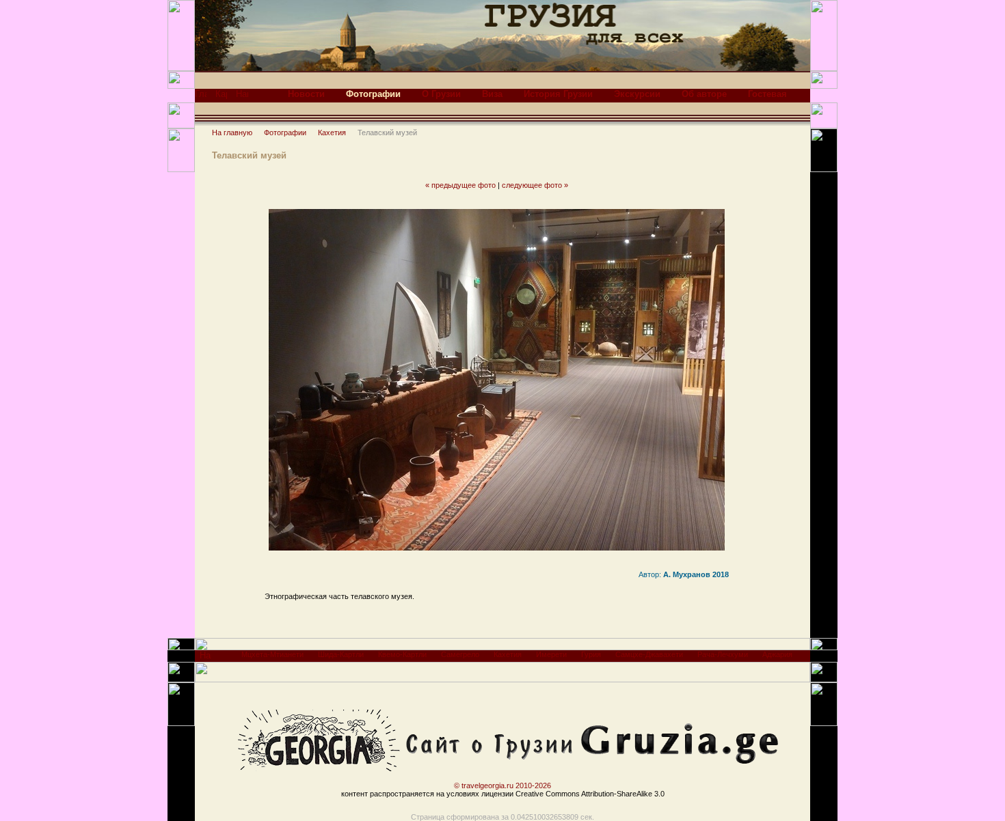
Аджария (777, 654)
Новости (306, 94)
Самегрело (460, 654)
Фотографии (285, 132)
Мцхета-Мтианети (272, 654)
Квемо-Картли (402, 654)
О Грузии (441, 94)
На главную (232, 132)
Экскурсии (637, 94)
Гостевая (767, 94)
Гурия (591, 654)
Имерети (551, 654)
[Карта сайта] (221, 97)
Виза (492, 94)
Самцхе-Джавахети (649, 654)
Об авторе (704, 94)
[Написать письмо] (242, 97)
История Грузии (558, 94)
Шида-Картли (341, 654)
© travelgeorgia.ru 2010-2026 (502, 785)
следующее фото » (535, 185)
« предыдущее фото (460, 185)
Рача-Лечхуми (722, 654)
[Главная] (200, 97)
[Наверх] (205, 659)
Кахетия (332, 132)
